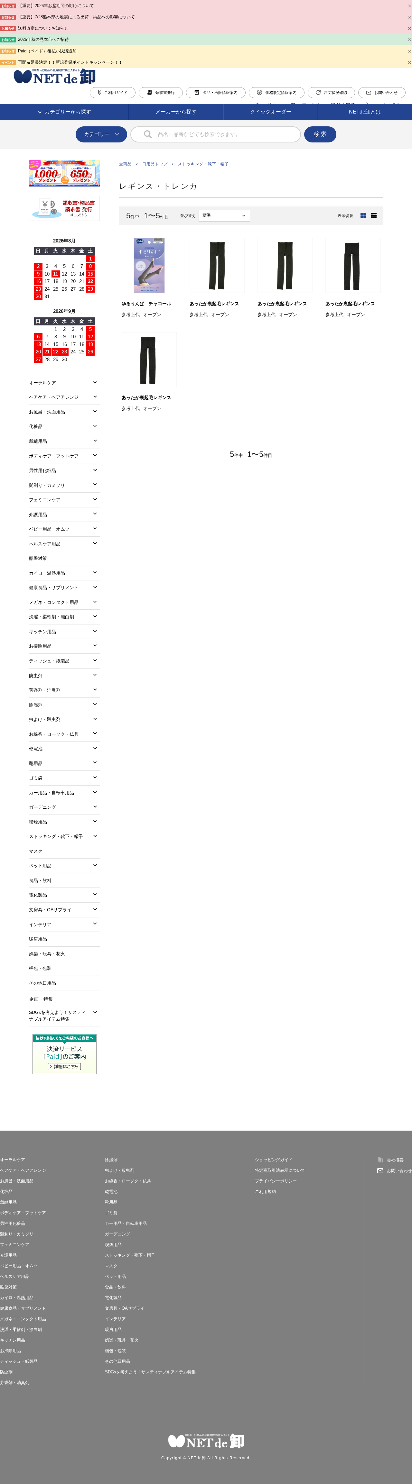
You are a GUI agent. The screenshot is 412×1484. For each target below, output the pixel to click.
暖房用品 (38, 939)
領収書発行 (165, 92)
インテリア (40, 924)
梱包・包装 (40, 968)
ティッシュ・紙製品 (49, 660)
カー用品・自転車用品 (51, 792)
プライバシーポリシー (276, 1181)
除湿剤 (35, 704)
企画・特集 (41, 999)
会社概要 (395, 1160)
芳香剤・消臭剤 (45, 690)
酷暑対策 (38, 558)
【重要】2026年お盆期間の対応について (56, 5)
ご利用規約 (265, 1191)
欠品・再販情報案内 (220, 92)
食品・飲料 (40, 880)
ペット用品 (40, 865)
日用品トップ (155, 164)
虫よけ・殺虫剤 (45, 719)
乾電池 (35, 748)
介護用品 (38, 514)
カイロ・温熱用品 (47, 573)
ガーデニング (42, 807)
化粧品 (35, 426)
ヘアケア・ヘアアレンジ (54, 397)
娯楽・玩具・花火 (47, 953)
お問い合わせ (386, 92)
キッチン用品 (42, 631)
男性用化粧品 (42, 470)
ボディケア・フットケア (54, 456)
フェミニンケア (45, 499)
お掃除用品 (40, 646)
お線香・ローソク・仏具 (54, 734)
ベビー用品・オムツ (49, 529)
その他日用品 (42, 983)
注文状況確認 (335, 92)
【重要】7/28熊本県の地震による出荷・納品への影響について (76, 16)
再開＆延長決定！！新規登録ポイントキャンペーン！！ (70, 62)
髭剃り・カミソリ (47, 485)
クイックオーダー (270, 111)
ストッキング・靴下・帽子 (203, 164)
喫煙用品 (38, 821)
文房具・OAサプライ (50, 909)
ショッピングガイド (274, 1159)
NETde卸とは (365, 111)
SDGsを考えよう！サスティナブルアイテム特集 (57, 1016)
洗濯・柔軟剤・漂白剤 (51, 616)
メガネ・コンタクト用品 (54, 602)
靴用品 (35, 763)
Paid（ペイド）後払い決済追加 (47, 51)
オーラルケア (42, 382)
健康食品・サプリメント (54, 587)
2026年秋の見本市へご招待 (43, 39)
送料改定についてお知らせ (43, 28)
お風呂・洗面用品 (47, 411)
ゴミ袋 (35, 777)
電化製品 (38, 894)
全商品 (125, 164)
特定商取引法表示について (280, 1170)
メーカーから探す (176, 111)
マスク (35, 851)
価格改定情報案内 (281, 92)
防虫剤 (35, 675)
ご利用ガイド (115, 92)
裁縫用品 (38, 441)
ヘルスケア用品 (45, 543)
